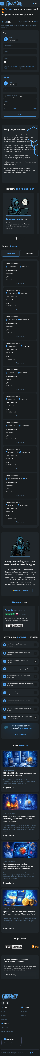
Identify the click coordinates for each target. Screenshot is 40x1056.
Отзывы (4, 1015)
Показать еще (11, 975)
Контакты (24, 1011)
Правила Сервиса (7, 1031)
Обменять (20, 114)
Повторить (20, 283)
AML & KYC (4, 1028)
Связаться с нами (20, 734)
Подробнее (8, 787)
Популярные (11, 253)
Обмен (23, 1015)
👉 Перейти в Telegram (20, 591)
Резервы (4, 1011)
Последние (29, 253)
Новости (4, 1019)
